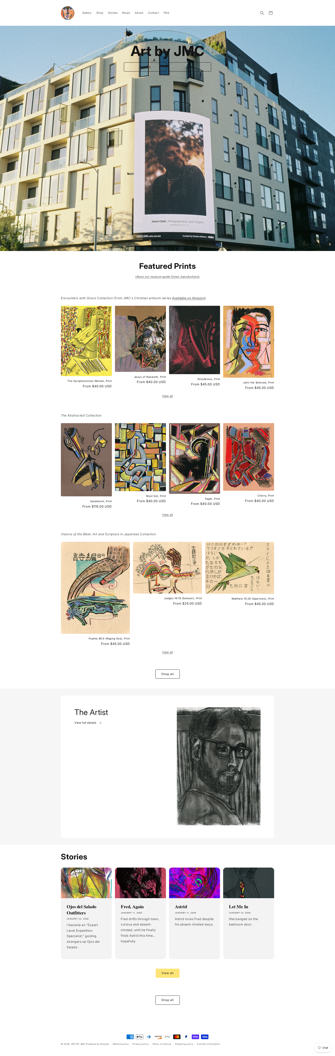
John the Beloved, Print (258, 382)
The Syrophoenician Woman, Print (89, 380)
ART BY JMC (78, 1044)
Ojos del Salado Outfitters (81, 909)
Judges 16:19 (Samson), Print (183, 598)
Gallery (145, 67)
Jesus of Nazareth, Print (150, 376)
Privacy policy (140, 1043)
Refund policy (121, 1043)
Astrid (181, 906)
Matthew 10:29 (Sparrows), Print (253, 598)
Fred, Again (132, 906)
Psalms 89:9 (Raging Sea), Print (109, 638)
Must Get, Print (156, 495)
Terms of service (161, 1043)
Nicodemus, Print (209, 379)
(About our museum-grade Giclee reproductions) (167, 276)
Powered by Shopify (97, 1044)
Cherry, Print (265, 495)
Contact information (208, 1043)
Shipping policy (184, 1043)
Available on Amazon (188, 298)
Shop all (167, 674)
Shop (190, 67)
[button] (262, 13)
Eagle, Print (212, 498)
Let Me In (238, 906)
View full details (85, 722)
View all (167, 396)
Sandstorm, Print (101, 501)
